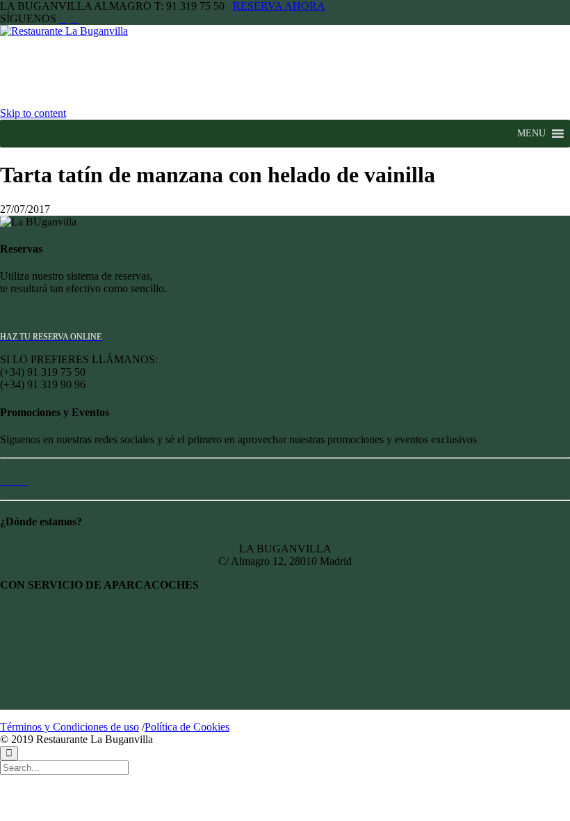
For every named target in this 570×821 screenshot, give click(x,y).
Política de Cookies (187, 727)
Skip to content (33, 113)
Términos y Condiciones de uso (69, 727)
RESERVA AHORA (279, 6)
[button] (531, 134)
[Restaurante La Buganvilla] (78, 31)
